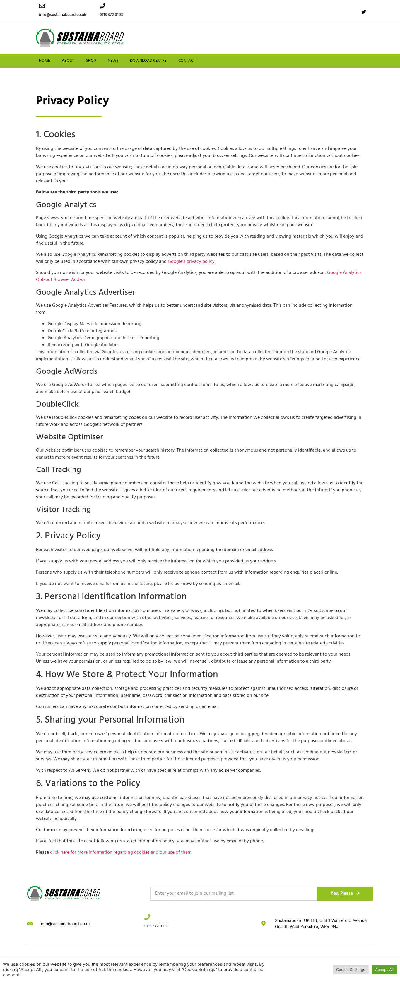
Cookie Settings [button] (350, 969)
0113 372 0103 (111, 14)
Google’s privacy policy (191, 261)
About (68, 60)
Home (44, 60)
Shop (91, 60)
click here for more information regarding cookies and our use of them (121, 852)
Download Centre (148, 60)
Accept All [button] (384, 969)
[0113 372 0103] (102, 6)
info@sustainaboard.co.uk (62, 14)
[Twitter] (363, 12)
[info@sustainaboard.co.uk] (42, 6)
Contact (186, 60)
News (113, 60)
